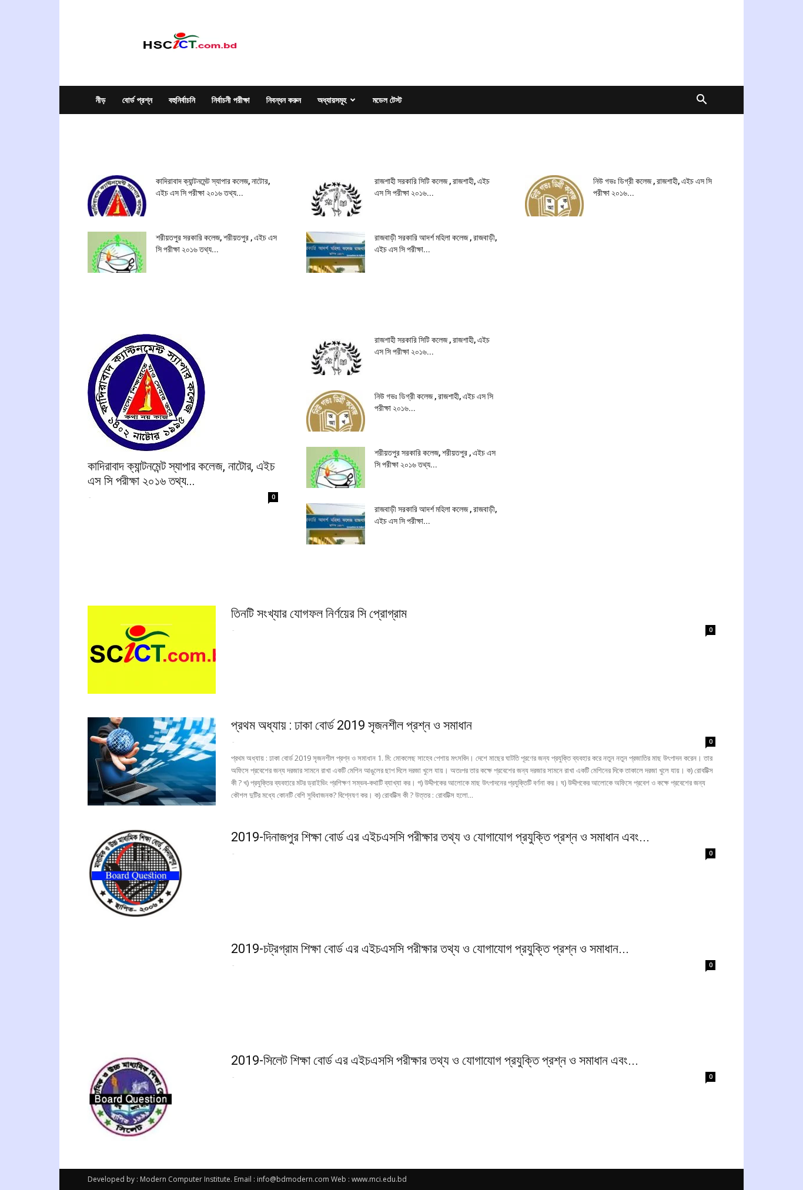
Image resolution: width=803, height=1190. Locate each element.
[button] (701, 100)
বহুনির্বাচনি (182, 99)
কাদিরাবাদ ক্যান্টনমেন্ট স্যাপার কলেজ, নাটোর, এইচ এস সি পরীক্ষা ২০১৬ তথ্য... (181, 473)
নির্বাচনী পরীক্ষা (231, 99)
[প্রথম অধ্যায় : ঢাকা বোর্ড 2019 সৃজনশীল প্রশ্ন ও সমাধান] (152, 761)
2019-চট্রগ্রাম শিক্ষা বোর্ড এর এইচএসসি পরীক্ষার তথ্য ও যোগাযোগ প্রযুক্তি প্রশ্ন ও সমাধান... (430, 948)
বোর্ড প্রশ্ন (137, 99)
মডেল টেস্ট (387, 99)
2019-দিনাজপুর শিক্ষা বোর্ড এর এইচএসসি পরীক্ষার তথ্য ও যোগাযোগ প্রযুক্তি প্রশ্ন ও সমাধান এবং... (440, 837)
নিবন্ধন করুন (283, 99)
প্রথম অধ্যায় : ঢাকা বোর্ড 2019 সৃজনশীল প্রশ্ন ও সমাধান (351, 725)
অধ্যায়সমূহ (331, 99)
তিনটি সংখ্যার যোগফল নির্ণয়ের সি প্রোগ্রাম (319, 613)
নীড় (101, 99)
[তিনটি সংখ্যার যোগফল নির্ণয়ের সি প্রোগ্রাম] (152, 650)
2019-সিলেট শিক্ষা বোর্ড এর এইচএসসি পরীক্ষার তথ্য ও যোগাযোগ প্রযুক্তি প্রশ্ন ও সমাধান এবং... (434, 1060)
